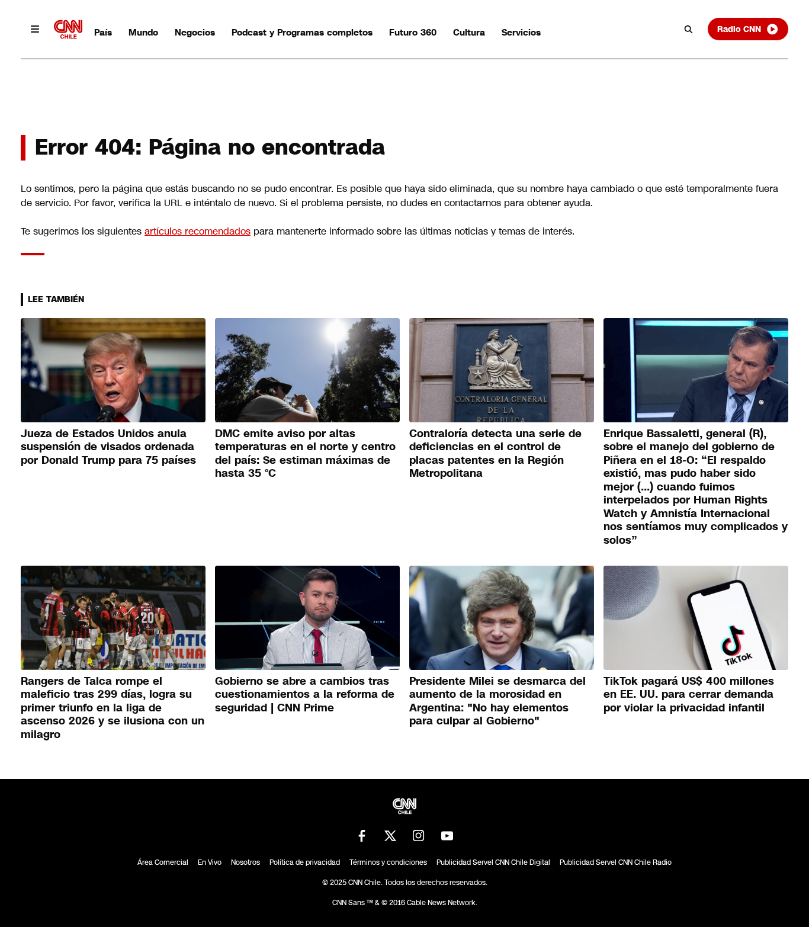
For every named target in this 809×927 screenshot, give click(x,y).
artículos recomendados (198, 231)
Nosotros (245, 862)
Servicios (521, 32)
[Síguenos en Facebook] (361, 835)
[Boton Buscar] (689, 29)
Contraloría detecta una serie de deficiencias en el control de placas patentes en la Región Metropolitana (495, 454)
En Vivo (209, 862)
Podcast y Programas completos (302, 32)
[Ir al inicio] (68, 29)
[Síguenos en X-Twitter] (390, 835)
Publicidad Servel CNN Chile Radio (616, 862)
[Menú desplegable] (35, 29)
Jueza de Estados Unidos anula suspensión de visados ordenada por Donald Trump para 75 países (108, 447)
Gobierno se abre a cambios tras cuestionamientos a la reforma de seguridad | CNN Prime (304, 694)
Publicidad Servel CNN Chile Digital (493, 862)
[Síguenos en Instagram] (418, 835)
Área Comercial (162, 862)
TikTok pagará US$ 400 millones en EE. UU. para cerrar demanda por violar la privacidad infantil (688, 694)
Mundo (143, 32)
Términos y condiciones (388, 862)
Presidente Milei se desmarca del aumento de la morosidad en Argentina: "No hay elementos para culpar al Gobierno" (497, 701)
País (103, 32)
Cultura (469, 32)
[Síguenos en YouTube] (447, 835)
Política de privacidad (304, 862)
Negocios (195, 32)
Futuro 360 (412, 32)
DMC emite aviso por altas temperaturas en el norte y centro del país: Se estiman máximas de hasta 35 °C (305, 454)
